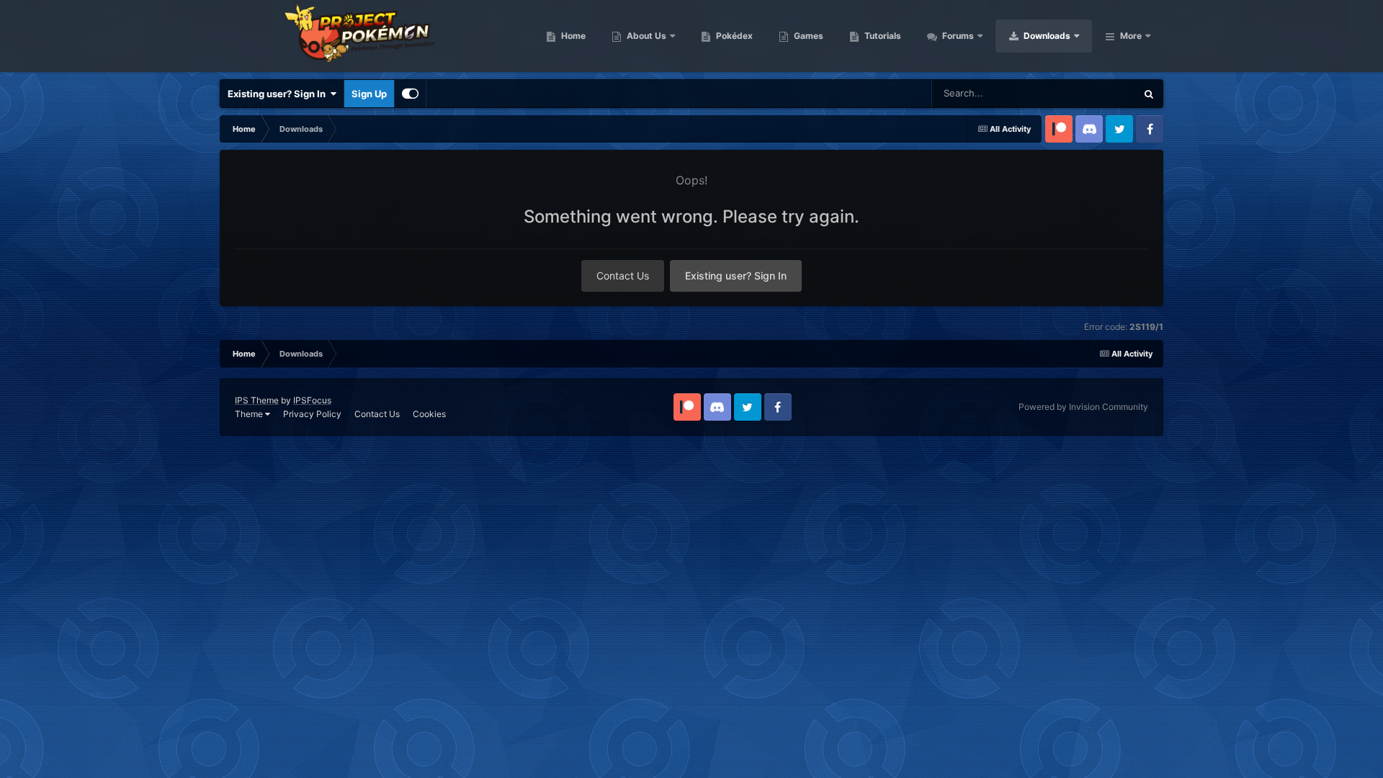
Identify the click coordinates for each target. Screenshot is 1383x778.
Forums (957, 35)
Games (807, 35)
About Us (645, 35)
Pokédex (733, 35)
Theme (250, 413)
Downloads (1045, 35)
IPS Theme (257, 400)
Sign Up (369, 93)
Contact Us (622, 275)
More (1131, 35)
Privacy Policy (312, 413)
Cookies (429, 413)
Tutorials (881, 35)
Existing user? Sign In (279, 93)
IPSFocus (312, 400)
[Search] (1149, 93)
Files (1106, 93)
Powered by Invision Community (1083, 406)
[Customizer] (410, 93)
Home (572, 35)
